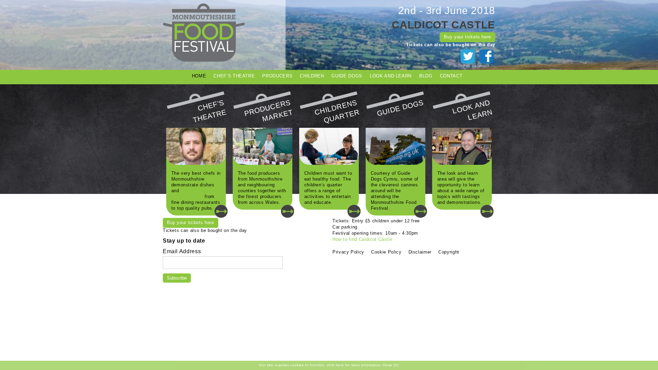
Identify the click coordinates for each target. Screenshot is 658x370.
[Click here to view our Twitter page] (468, 63)
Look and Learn (391, 75)
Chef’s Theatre (234, 75)
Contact (451, 75)
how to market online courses (191, 193)
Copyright (448, 252)
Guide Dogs (346, 75)
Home (199, 75)
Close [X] (390, 365)
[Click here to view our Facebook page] (486, 63)
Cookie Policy (386, 252)
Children (312, 75)
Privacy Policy (348, 252)
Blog (425, 75)
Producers (277, 75)
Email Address (182, 251)
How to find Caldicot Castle (362, 239)
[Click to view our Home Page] (204, 60)
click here (335, 365)
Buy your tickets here (467, 36)
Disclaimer (420, 252)
